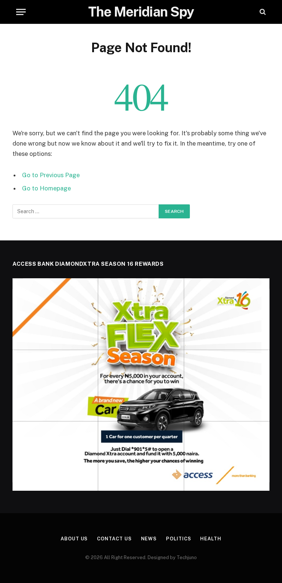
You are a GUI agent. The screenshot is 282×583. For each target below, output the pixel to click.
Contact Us (114, 538)
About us (74, 538)
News (149, 538)
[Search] (262, 12)
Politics (178, 538)
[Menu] (21, 12)
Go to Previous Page (51, 175)
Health (210, 538)
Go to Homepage (46, 188)
